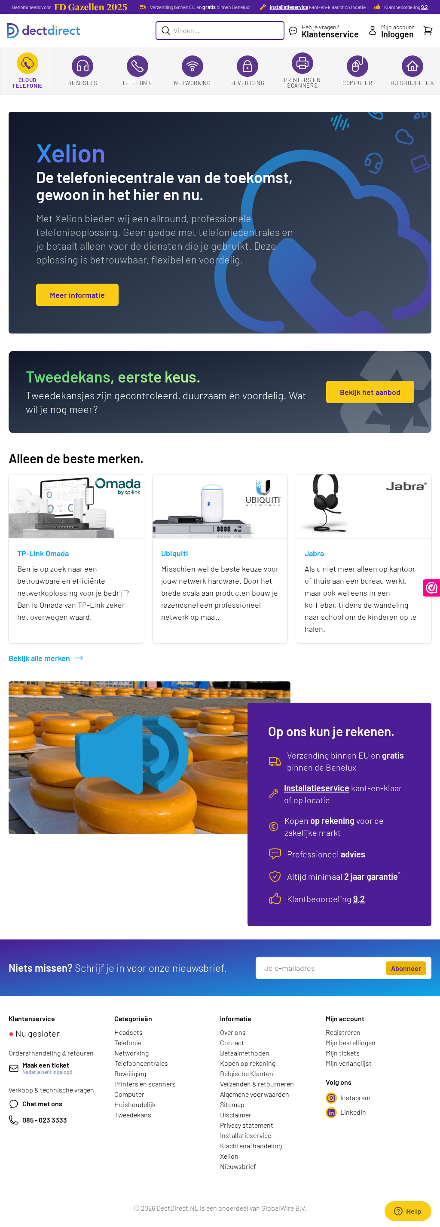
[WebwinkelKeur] (431, 588)
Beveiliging (247, 83)
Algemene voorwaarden (254, 1094)
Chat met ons (42, 1103)
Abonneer (406, 968)
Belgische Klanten (246, 1073)
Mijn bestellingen (351, 1042)
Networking (192, 83)
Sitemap (232, 1104)
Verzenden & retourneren (257, 1084)
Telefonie (137, 83)
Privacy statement (246, 1125)
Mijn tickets (343, 1053)
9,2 (424, 7)
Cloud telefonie (27, 82)
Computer (357, 83)
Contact (232, 1042)
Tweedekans (132, 1115)
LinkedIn (353, 1112)
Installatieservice (289, 7)
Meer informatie (77, 295)
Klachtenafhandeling (251, 1145)
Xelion (229, 1156)
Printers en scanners (302, 82)
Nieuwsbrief (238, 1166)
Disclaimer (235, 1115)
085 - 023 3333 (44, 1120)
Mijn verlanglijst (349, 1063)
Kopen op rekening (247, 1063)
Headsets (82, 83)
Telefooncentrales (141, 1063)
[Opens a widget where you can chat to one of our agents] (407, 1212)
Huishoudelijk (412, 83)
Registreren (343, 1032)
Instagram (355, 1097)
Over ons (233, 1032)
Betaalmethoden (244, 1053)
